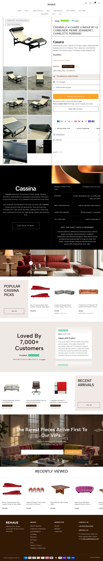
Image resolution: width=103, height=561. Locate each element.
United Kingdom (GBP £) (11, 558)
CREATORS (58, 532)
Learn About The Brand (26, 225)
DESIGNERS (44, 14)
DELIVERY (33, 537)
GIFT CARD (82, 10)
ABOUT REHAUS (38, 10)
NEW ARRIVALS (58, 10)
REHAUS (52, 4)
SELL (60, 14)
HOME (19, 10)
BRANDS (57, 529)
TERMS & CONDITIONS (38, 548)
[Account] (86, 3)
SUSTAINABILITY (35, 532)
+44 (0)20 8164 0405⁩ (86, 526)
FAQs (32, 543)
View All (14, 311)
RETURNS (33, 540)
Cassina (67, 60)
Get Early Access (73, 452)
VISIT (53, 14)
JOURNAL (33, 534)
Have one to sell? (76, 109)
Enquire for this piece (76, 96)
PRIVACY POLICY (36, 545)
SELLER (57, 526)
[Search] (99, 3)
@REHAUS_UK (83, 530)
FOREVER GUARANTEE (38, 529)
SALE (48, 10)
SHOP (26, 10)
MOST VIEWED (70, 10)
